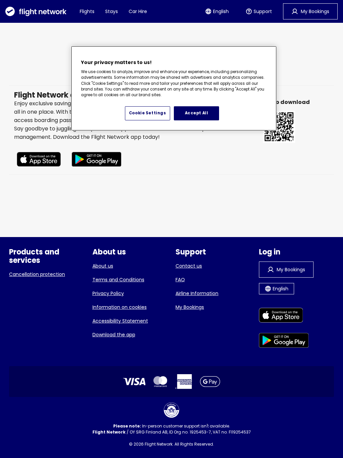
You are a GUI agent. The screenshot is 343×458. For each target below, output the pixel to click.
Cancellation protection (37, 274)
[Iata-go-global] (171, 410)
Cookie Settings (147, 113)
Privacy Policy (108, 293)
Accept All (196, 113)
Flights (87, 11)
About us (102, 266)
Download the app (113, 334)
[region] (174, 88)
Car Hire (138, 11)
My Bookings (190, 307)
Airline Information (197, 293)
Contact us (189, 266)
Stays (111, 11)
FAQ (180, 279)
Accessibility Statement (120, 321)
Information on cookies (119, 307)
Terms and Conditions (118, 279)
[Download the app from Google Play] (97, 160)
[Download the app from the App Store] (39, 160)
